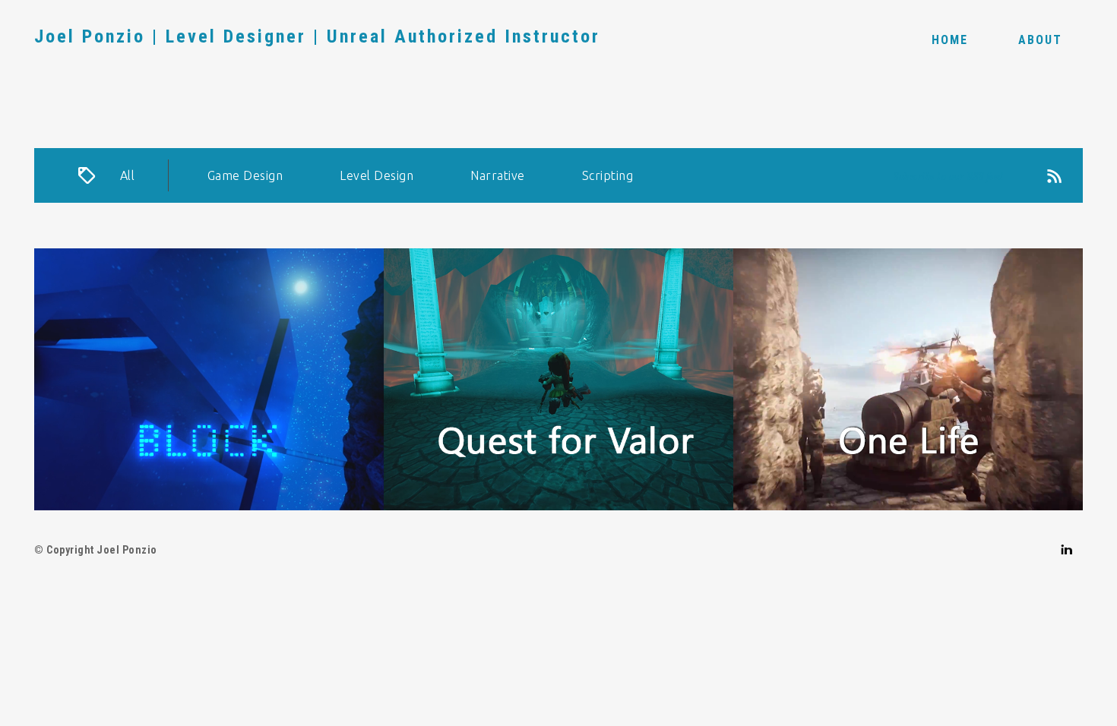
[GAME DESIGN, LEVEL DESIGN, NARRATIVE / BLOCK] (209, 379)
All (127, 175)
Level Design (376, 175)
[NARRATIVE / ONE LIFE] (908, 379)
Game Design (245, 175)
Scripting (608, 175)
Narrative (497, 175)
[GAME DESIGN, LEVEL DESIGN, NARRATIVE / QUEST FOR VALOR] (558, 379)
